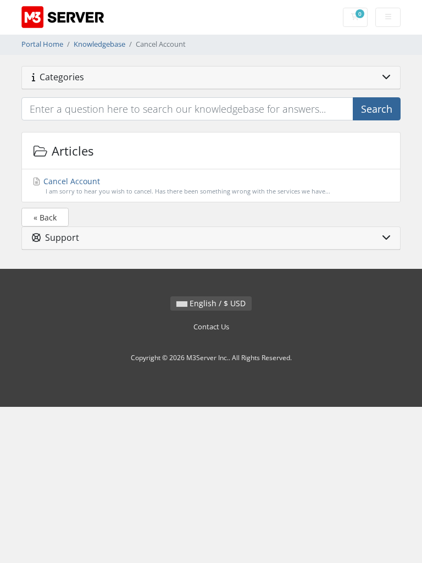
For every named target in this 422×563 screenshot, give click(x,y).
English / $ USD (216, 303)
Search (376, 108)
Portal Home (42, 44)
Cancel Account (185, 185)
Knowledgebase (99, 44)
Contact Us (211, 327)
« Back (45, 217)
